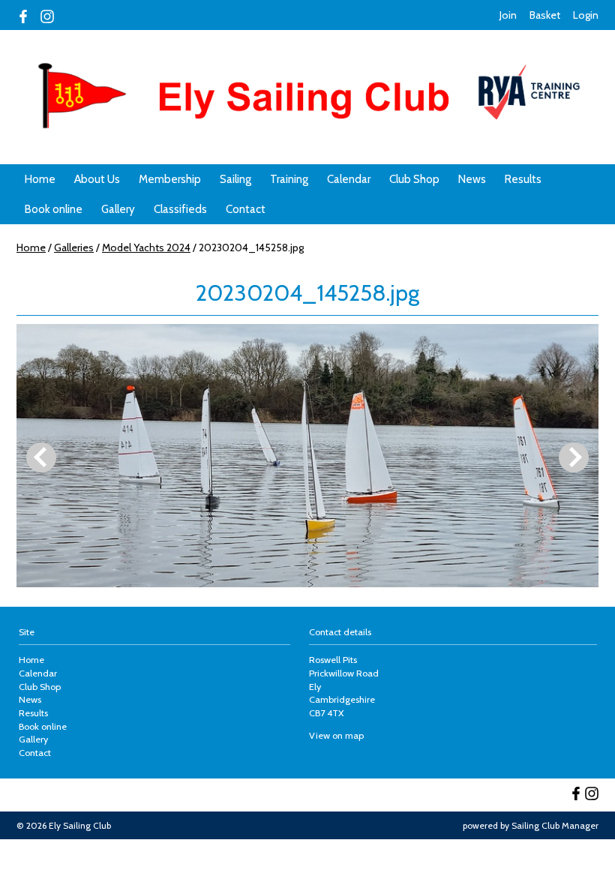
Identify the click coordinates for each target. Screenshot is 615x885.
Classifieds (180, 209)
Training (289, 179)
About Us (97, 179)
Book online (53, 209)
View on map (336, 735)
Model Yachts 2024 (146, 247)
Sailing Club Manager (555, 825)
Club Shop (414, 179)
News (472, 179)
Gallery (118, 209)
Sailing (235, 179)
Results (523, 179)
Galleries (74, 247)
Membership (170, 179)
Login (585, 15)
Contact (246, 209)
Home (40, 179)
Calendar (348, 179)
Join (508, 15)
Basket (545, 15)
